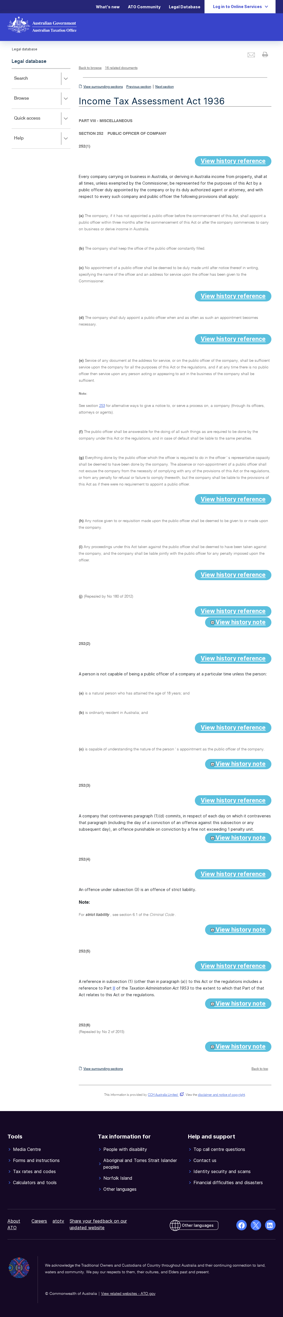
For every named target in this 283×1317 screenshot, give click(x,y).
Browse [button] (29, 102)
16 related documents (121, 68)
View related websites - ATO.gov (128, 1294)
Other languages (198, 1225)
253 (102, 406)
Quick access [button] (35, 122)
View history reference (233, 160)
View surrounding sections (103, 87)
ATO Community (144, 6)
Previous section (138, 87)
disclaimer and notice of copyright (221, 1095)
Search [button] (29, 82)
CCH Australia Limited (165, 1095)
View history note (240, 622)
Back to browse (90, 68)
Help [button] (27, 142)
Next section (164, 87)
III (114, 988)
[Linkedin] (270, 1225)
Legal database (29, 61)
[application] (41, 108)
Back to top (259, 1069)
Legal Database (184, 6)
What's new (108, 6)
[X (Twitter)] (256, 1225)
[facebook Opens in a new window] (241, 1225)
